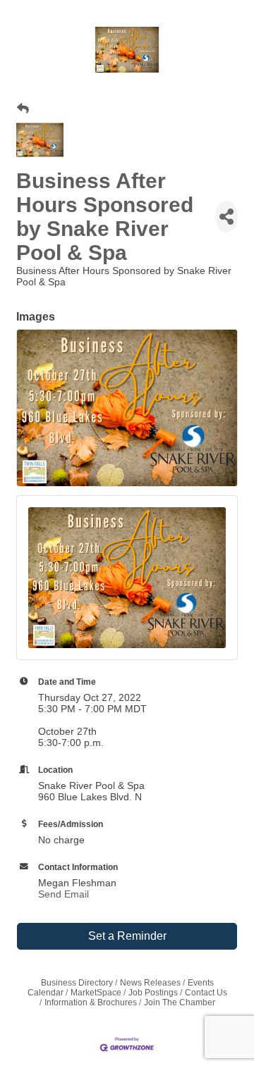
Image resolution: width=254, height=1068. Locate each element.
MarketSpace (96, 993)
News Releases (150, 983)
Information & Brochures (90, 1002)
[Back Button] (23, 109)
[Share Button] (226, 216)
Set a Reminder (127, 936)
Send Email (63, 894)
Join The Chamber (179, 1002)
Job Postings (153, 993)
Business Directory (77, 983)
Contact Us (206, 993)
